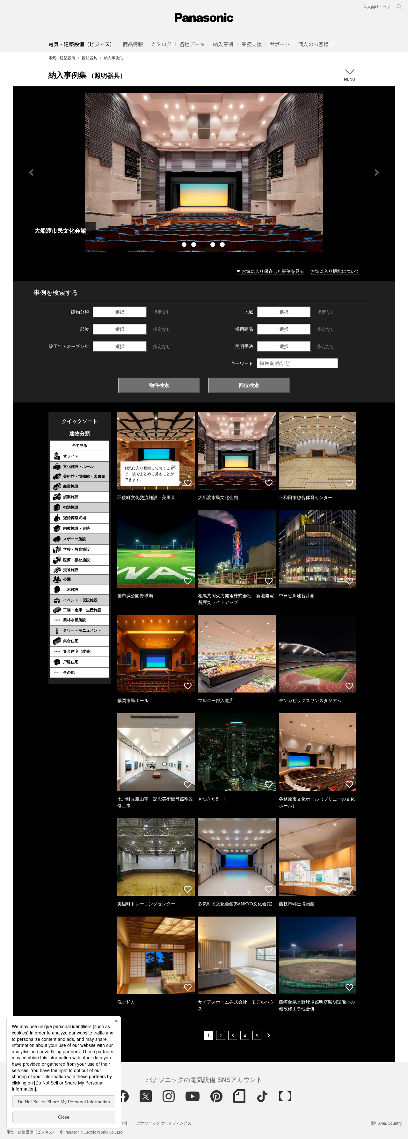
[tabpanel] (204, 172)
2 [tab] (194, 245)
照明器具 (89, 58)
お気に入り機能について (335, 271)
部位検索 (249, 384)
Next (376, 172)
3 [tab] (204, 245)
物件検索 (159, 384)
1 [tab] (185, 245)
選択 (119, 312)
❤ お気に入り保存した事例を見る (270, 271)
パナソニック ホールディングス (164, 1123)
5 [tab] (223, 245)
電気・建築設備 (61, 58)
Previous (31, 172)
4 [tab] (213, 245)
